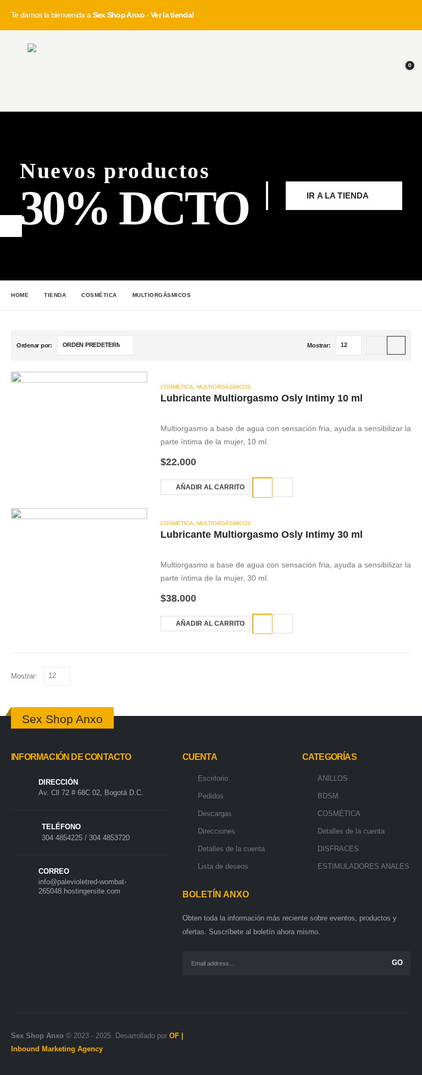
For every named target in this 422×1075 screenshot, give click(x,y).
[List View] (396, 345)
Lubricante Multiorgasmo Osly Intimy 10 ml (261, 398)
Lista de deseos (223, 866)
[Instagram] (399, 1043)
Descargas (215, 813)
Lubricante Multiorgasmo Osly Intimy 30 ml (261, 534)
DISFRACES (338, 849)
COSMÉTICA (176, 387)
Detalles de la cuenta (231, 849)
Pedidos (211, 796)
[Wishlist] (369, 71)
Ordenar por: (34, 345)
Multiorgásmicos (224, 387)
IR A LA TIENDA (338, 195)
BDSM (328, 796)
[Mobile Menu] (19, 71)
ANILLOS (333, 778)
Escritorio (213, 778)
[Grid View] (375, 345)
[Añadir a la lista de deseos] (262, 487)
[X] (376, 1043)
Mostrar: (318, 345)
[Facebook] (353, 1043)
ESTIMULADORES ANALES (363, 866)
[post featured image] (79, 438)
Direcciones (216, 831)
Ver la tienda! (172, 14)
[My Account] (336, 71)
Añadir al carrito (210, 487)
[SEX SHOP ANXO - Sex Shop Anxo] (54, 70)
